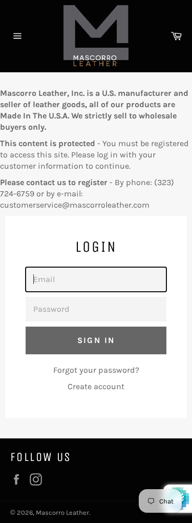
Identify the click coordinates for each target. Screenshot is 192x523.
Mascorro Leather (62, 512)
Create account (96, 386)
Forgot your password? (96, 370)
